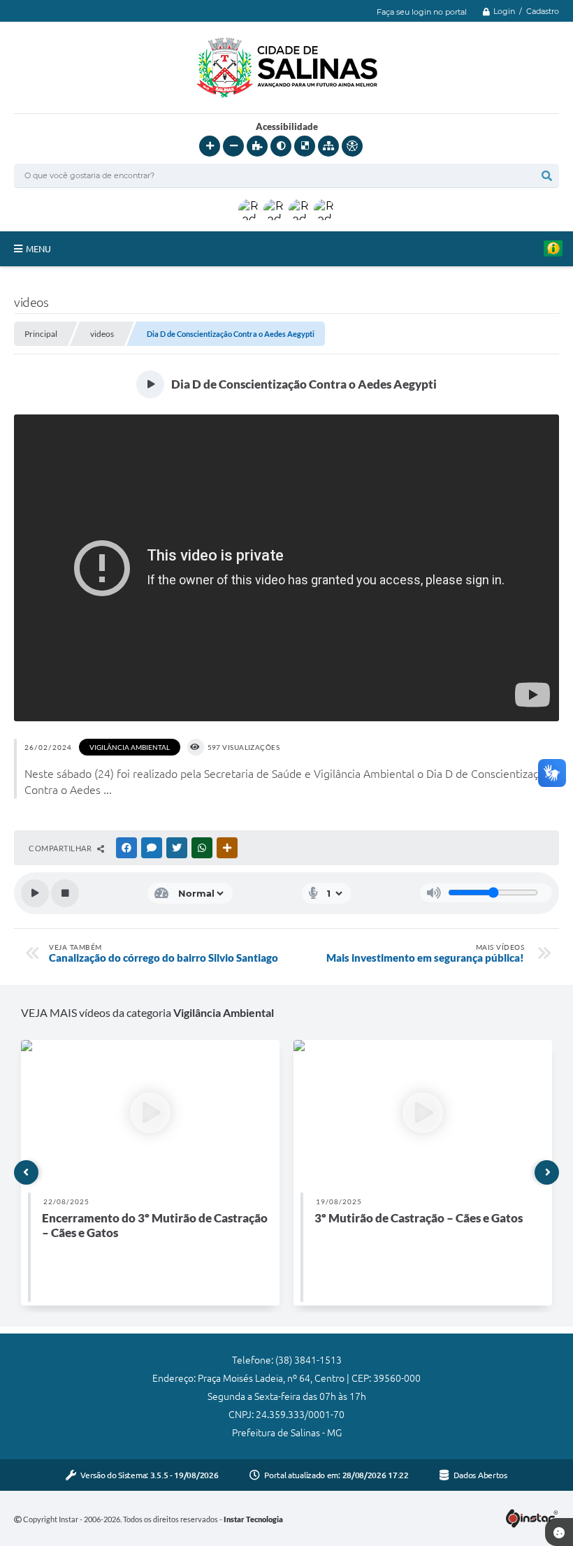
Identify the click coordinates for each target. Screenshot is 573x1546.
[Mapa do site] (328, 146)
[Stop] (65, 893)
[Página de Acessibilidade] (352, 146)
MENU (38, 249)
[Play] (35, 893)
